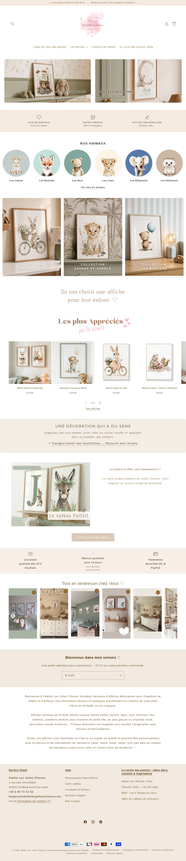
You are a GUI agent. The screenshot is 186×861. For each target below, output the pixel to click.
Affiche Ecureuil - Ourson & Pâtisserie (159, 388)
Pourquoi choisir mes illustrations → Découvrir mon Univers (94, 443)
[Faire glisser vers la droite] (100, 403)
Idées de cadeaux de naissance (140, 798)
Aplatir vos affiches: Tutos (137, 781)
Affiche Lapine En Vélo (116, 388)
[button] (12, 24)
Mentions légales (115, 853)
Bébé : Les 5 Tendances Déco (139, 793)
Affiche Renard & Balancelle (30, 388)
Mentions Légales (75, 795)
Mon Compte (72, 801)
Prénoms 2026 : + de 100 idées (139, 787)
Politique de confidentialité (135, 850)
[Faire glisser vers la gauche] (86, 403)
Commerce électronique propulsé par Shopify (67, 850)
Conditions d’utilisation (163, 850)
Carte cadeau (73, 783)
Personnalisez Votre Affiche (81, 778)
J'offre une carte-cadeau (93, 537)
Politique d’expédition (77, 853)
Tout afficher (93, 408)
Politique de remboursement (105, 850)
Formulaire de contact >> (33, 801)
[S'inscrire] (120, 675)
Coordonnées (97, 853)
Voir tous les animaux (93, 187)
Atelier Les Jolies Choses (32, 850)
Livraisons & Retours (77, 789)
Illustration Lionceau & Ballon (73, 388)
